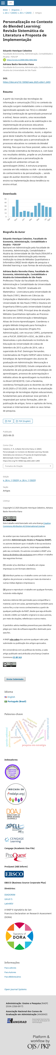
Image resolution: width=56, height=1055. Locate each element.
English (11, 696)
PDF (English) (24, 421)
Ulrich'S (8, 899)
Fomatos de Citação (14, 466)
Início (5, 9)
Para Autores (10, 972)
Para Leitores (10, 967)
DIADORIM (9, 894)
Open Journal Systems (15, 989)
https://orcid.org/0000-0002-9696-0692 (22, 60)
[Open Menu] (3, 3)
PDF (9, 421)
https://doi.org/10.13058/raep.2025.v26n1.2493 (26, 82)
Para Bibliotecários (12, 976)
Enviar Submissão (15, 679)
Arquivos (15, 9)
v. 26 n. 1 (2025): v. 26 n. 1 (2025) (17, 12)
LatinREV (8, 903)
